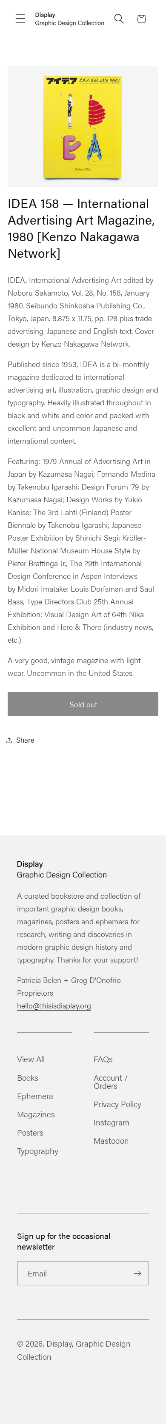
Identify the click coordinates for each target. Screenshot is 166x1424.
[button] (20, 19)
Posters (30, 1132)
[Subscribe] (137, 1273)
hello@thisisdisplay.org (54, 1005)
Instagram (111, 1122)
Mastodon (111, 1140)
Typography (37, 1150)
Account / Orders (111, 1081)
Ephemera (35, 1096)
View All (31, 1059)
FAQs (103, 1059)
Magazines (36, 1114)
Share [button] (25, 740)
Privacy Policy (117, 1104)
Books (27, 1077)
